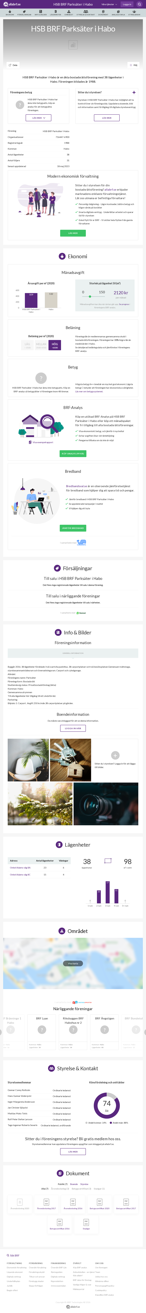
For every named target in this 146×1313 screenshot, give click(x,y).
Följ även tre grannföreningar (52, 675)
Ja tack (73, 683)
